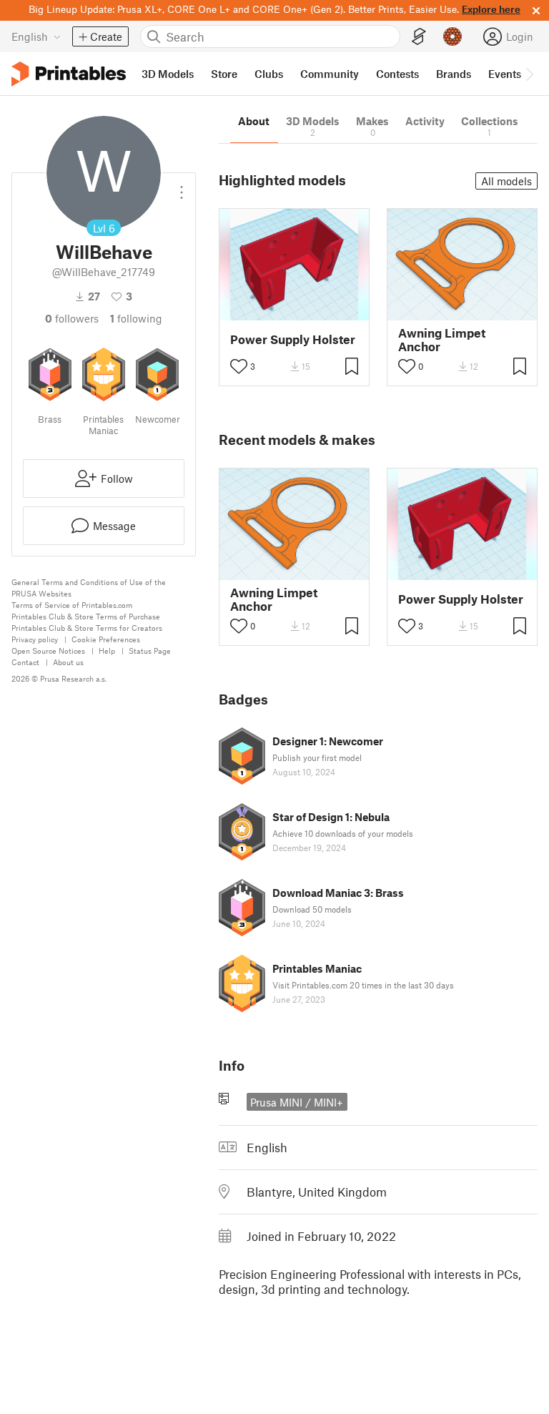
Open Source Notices (48, 650)
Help (107, 650)
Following (136, 318)
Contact (25, 662)
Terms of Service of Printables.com (71, 604)
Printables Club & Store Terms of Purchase (85, 616)
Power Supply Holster (292, 339)
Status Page (150, 650)
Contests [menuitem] (397, 73)
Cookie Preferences (105, 639)
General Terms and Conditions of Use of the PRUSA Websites (88, 587)
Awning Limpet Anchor (441, 339)
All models (506, 181)
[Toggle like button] (238, 366)
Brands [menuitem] (453, 73)
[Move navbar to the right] (529, 73)
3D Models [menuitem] (168, 73)
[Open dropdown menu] (181, 186)
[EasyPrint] (419, 36)
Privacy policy (34, 639)
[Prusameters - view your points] (452, 36)
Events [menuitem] (504, 73)
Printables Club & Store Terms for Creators (86, 627)
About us (68, 662)
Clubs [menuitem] (268, 73)
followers (72, 318)
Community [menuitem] (329, 73)
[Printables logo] (68, 74)
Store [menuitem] (224, 73)
